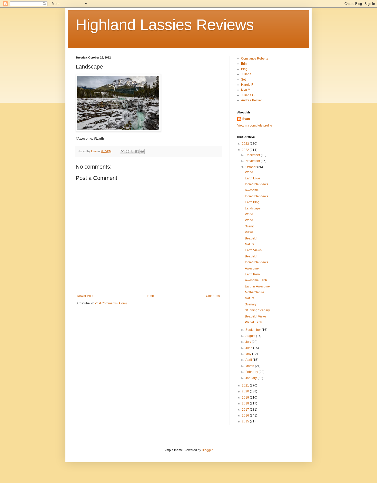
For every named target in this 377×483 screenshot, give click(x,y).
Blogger (207, 450)
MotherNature (254, 292)
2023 (246, 144)
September (253, 330)
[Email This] (122, 151)
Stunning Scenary (257, 310)
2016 (246, 415)
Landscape (253, 208)
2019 (246, 397)
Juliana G (247, 95)
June (249, 348)
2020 (246, 391)
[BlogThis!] (127, 151)
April (249, 360)
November (253, 161)
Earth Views (253, 250)
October (251, 167)
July (248, 342)
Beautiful (251, 238)
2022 (246, 150)
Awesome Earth (256, 280)
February (252, 372)
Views (249, 232)
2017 (246, 409)
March (250, 366)
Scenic (249, 226)
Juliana (246, 74)
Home (149, 296)
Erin (244, 63)
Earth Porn (252, 274)
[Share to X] (132, 151)
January (251, 378)
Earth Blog (252, 202)
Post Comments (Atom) (111, 303)
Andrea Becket (251, 100)
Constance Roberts (254, 58)
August (250, 336)
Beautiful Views (255, 316)
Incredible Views (256, 184)
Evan (246, 119)
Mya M (245, 90)
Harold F (247, 84)
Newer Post (85, 296)
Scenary (250, 304)
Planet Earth (253, 322)
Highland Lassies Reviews (165, 24)
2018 (246, 403)
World (249, 172)
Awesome (252, 190)
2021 (246, 385)
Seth (244, 79)
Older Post (213, 296)
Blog (244, 69)
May (248, 354)
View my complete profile (254, 125)
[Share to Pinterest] (142, 151)
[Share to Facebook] (137, 151)
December (253, 155)
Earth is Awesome (257, 286)
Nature (249, 244)
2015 (246, 421)
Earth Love (252, 178)
